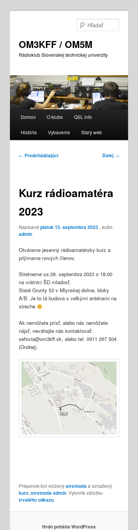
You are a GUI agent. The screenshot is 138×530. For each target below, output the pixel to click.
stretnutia (76, 485)
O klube (55, 117)
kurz (23, 492)
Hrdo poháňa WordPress (69, 526)
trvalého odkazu (36, 499)
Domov (28, 117)
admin (25, 233)
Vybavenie (59, 132)
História (29, 132)
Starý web (91, 132)
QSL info (83, 117)
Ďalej (110, 155)
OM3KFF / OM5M (55, 44)
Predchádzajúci (38, 155)
